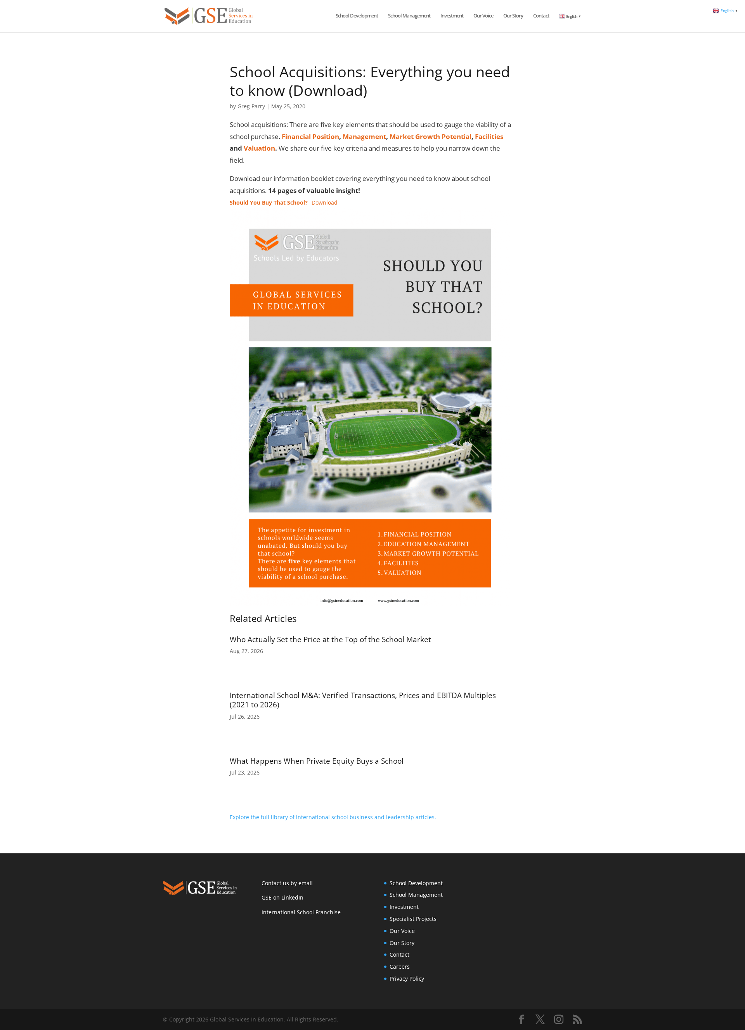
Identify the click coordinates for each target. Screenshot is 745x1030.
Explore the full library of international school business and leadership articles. (333, 817)
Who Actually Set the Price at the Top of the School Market (330, 639)
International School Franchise (301, 912)
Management (364, 136)
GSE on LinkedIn (282, 897)
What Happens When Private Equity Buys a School (317, 761)
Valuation (259, 148)
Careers (400, 966)
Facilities (489, 136)
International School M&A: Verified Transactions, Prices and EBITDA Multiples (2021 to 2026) (363, 700)
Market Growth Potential (430, 136)
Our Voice (483, 16)
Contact (541, 16)
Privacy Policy (407, 978)
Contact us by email (287, 883)
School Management (409, 16)
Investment (451, 16)
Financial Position (310, 136)
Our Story (513, 16)
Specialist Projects (413, 918)
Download (325, 202)
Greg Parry (251, 106)
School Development (357, 16)
